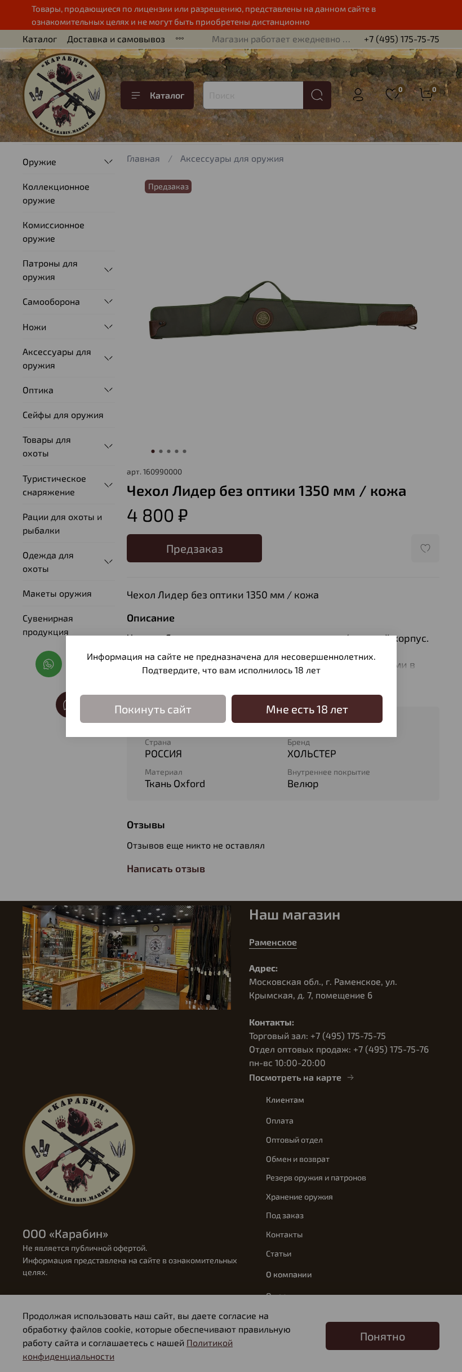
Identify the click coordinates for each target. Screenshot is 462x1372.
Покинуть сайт (153, 709)
